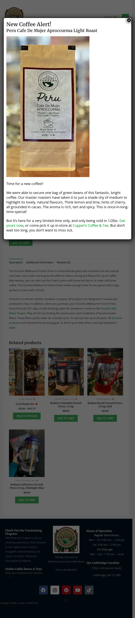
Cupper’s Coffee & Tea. (91, 225)
